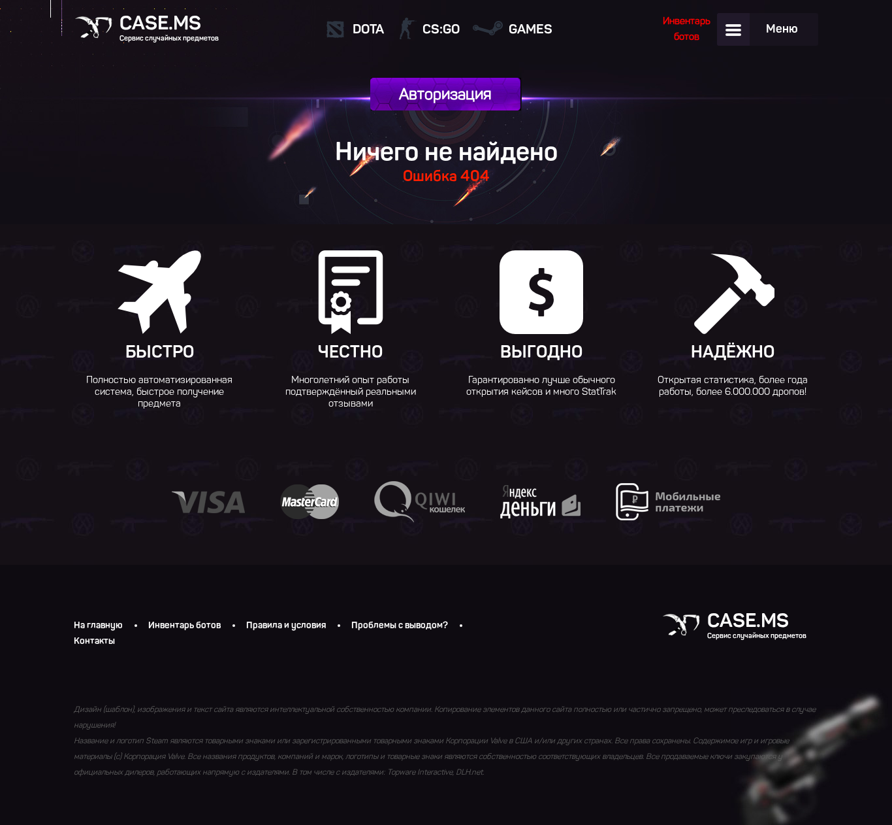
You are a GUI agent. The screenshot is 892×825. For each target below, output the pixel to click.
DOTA (368, 29)
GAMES (530, 29)
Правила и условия (286, 625)
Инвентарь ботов (184, 625)
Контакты (94, 641)
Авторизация (445, 93)
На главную (98, 625)
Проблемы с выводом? (399, 625)
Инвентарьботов (686, 28)
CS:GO (441, 29)
